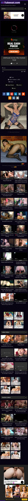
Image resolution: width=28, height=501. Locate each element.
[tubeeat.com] (11, 2)
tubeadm (16, 77)
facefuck (19, 85)
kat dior (17, 81)
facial (14, 88)
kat (14, 81)
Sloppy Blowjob (10, 85)
